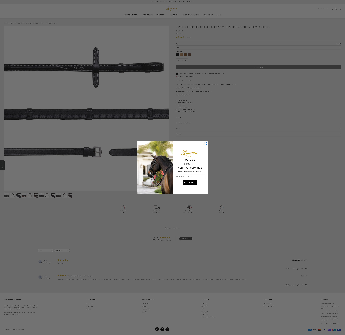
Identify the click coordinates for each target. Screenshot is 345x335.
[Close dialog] (205, 143)
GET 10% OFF (190, 182)
